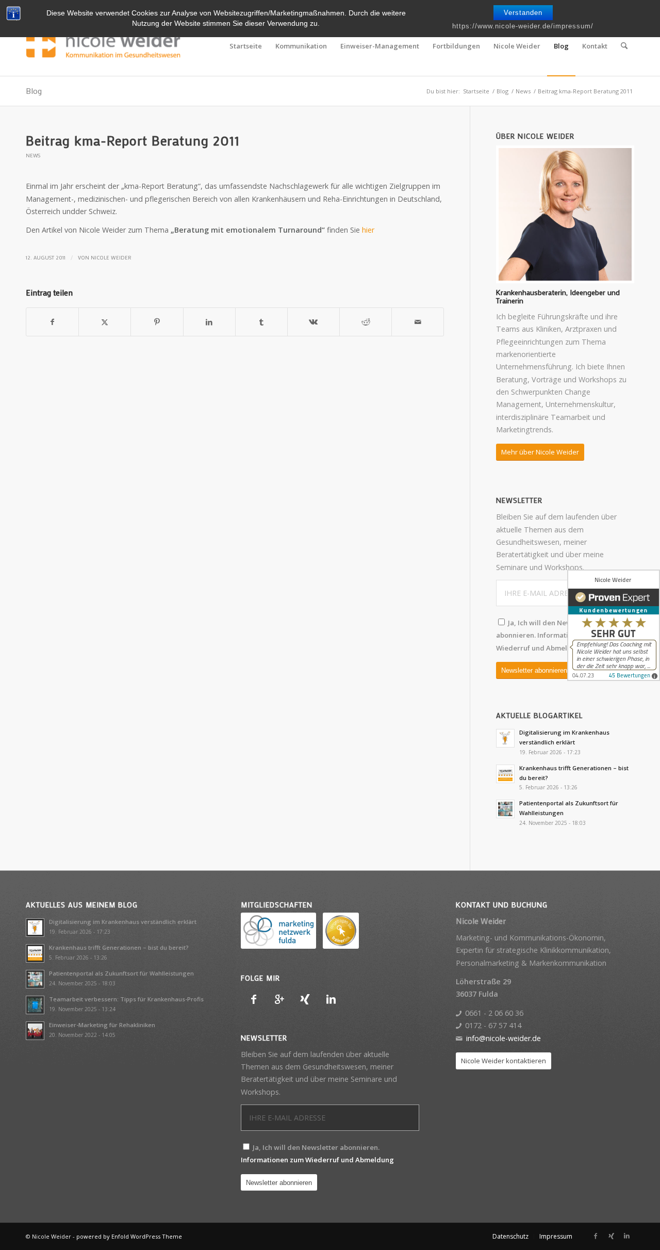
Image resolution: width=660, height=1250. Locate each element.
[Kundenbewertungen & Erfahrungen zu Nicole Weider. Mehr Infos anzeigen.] (613, 625)
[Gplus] (279, 999)
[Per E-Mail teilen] (417, 322)
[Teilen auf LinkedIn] (209, 322)
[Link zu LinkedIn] (626, 1236)
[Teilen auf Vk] (313, 322)
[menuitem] (246, 46)
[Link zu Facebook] (595, 1236)
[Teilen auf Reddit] (365, 322)
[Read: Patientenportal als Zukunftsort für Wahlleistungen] (505, 809)
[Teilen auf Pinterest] (157, 322)
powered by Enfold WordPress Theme (129, 1236)
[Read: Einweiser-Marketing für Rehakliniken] (35, 1030)
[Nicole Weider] (103, 46)
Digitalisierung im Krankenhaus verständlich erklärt (122, 922)
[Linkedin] (331, 999)
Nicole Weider (111, 257)
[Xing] (305, 999)
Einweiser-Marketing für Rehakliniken (102, 1025)
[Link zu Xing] (611, 1236)
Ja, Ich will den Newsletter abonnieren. (548, 635)
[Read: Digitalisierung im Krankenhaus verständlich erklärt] (505, 738)
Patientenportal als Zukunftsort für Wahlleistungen (121, 973)
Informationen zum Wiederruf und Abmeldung (317, 1159)
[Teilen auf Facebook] (52, 322)
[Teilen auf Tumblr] (261, 322)
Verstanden (523, 13)
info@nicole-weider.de (503, 1038)
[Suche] (624, 46)
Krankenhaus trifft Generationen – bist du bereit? (119, 947)
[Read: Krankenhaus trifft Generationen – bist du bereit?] (505, 774)
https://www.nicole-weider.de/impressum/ (522, 26)
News (33, 155)
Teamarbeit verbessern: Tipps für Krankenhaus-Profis (126, 999)
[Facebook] (254, 999)
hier (368, 230)
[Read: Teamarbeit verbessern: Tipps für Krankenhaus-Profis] (35, 1005)
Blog (34, 90)
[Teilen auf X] (104, 322)
